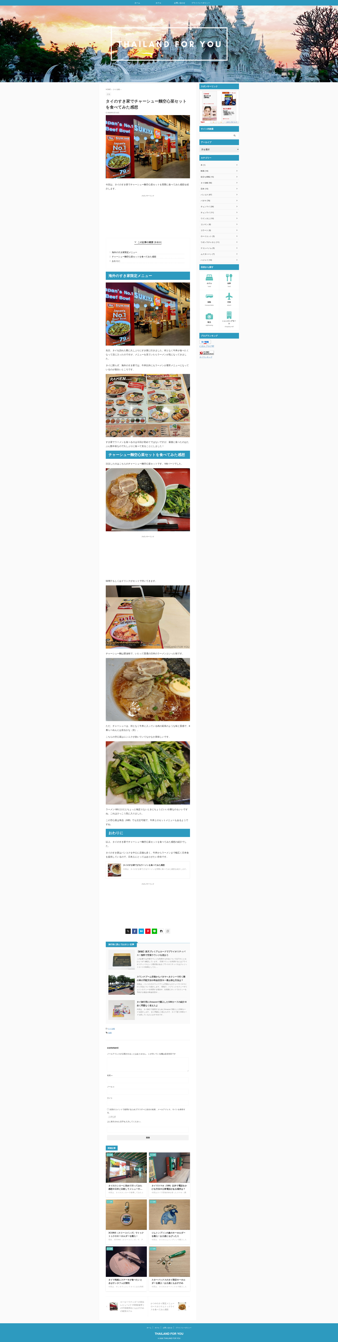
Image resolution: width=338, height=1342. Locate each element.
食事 (110, 1032)
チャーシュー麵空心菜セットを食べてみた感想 (133, 256)
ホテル (158, 2)
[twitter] (128, 931)
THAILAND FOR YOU (169, 1333)
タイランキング (205, 356)
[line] (154, 931)
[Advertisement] (148, 215)
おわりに (115, 260)
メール (110, 1086)
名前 (109, 1075)
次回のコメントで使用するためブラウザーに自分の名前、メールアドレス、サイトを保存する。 (146, 1111)
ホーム (137, 2)
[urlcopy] (167, 931)
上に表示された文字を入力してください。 (124, 1121)
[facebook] (134, 931)
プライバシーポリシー (200, 2)
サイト (110, 1098)
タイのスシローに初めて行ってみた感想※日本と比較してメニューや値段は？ (125, 1189)
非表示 (158, 242)
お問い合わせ (179, 2)
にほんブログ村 (206, 346)
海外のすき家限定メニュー (124, 252)
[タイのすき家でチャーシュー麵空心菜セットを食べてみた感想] (141, 931)
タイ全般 (111, 1028)
